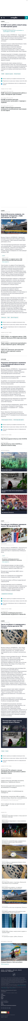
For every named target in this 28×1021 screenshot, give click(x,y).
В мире (3, 21)
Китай (7, 751)
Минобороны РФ (5, 160)
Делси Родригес (14, 317)
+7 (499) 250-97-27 (13, 987)
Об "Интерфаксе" (8, 970)
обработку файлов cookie (22, 985)
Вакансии (20, 970)
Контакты (2, 970)
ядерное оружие (9, 73)
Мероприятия (10, 971)
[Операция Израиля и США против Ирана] (14, 960)
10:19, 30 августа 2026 (5, 118)
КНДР (2, 73)
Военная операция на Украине (16, 117)
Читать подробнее (12, 260)
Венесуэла (3, 317)
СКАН (2, 1003)
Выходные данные (4, 1016)
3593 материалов (5, 964)
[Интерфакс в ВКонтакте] (6, 1008)
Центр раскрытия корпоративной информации (8, 1005)
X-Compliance (3, 995)
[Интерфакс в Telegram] (4, 1008)
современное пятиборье (7, 593)
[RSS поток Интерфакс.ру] (8, 1008)
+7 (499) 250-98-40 (4, 987)
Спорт (2, 521)
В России (3, 117)
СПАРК (2, 994)
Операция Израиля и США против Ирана (11, 962)
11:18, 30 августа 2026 (5, 522)
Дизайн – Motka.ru (4, 1017)
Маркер (2, 997)
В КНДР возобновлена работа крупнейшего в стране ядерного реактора (13, 31)
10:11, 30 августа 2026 (5, 360)
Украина (12, 160)
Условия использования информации (8, 1014)
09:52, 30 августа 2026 (5, 212)
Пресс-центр (15, 970)
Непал (2, 751)
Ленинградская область (6, 419)
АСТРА (2, 998)
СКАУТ (2, 996)
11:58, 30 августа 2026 (5, 622)
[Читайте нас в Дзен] (2, 1008)
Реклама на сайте (4, 971)
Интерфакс (14, 18)
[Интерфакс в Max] (9, 1008)
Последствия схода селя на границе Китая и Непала (12, 721)
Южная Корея (17, 73)
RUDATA (2, 1004)
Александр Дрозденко (19, 419)
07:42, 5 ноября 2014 (5, 22)
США (8, 317)
